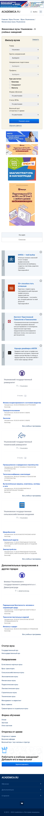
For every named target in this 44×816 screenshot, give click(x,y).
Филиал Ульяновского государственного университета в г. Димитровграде (20, 584)
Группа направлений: (17, 54)
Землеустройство (9, 549)
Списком (22, 240)
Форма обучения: (15, 92)
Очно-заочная (7, 726)
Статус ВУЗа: (14, 100)
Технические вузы (8, 696)
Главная (5, 19)
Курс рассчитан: (15, 79)
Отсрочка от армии (9, 736)
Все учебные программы (31, 426)
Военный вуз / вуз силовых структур (16, 742)
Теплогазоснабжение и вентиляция (16, 474)
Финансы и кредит (10, 627)
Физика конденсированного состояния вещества (22, 403)
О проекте (5, 796)
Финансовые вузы (9, 680)
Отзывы (21, 396)
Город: (11, 46)
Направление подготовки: (19, 62)
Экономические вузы (10, 677)
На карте (22, 235)
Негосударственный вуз (11, 653)
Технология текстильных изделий (16, 617)
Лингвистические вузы (10, 688)
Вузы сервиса (7, 704)
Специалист (16, 85)
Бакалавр (15, 82)
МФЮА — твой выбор (26, 255)
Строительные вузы (9, 693)
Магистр (15, 88)
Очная (4, 720)
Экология (6, 418)
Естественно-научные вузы (12, 664)
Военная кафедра (8, 739)
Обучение (5, 784)
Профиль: (13, 70)
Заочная (5, 723)
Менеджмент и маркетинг (11, 700)
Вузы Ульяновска (27, 19)
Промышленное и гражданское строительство (21, 465)
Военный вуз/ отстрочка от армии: (17, 109)
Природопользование (11, 410)
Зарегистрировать (22, 764)
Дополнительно (8, 790)
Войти (35, 12)
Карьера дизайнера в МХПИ (25, 348)
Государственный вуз (10, 650)
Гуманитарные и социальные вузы (15, 708)
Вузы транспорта (8, 669)
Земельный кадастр (10, 540)
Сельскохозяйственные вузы (13, 672)
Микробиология (9, 532)
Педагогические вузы (10, 685)
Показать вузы (24, 121)
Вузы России (14, 19)
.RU (11, 11)
